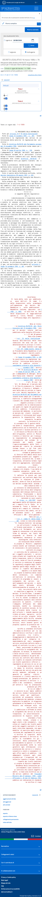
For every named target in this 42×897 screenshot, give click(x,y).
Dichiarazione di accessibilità (10, 889)
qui (34, 18)
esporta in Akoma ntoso (10, 816)
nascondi (6, 80)
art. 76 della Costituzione (28, 338)
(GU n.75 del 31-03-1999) (9, 75)
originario (13, 52)
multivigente (31, 52)
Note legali (4, 880)
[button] (32, 40)
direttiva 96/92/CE (29, 159)
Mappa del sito (5, 883)
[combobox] (21, 23)
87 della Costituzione (29, 134)
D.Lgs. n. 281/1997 (27, 500)
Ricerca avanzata (32, 29)
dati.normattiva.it (6, 892)
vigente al (9, 40)
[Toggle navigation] (36, 8)
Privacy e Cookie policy (8, 877)
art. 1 (39, 517)
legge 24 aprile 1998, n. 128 (20, 150)
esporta (5, 813)
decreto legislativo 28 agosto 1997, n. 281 (17, 175)
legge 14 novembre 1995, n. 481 (21, 136)
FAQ (2, 886)
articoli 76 (14, 134)
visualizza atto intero (34, 75)
